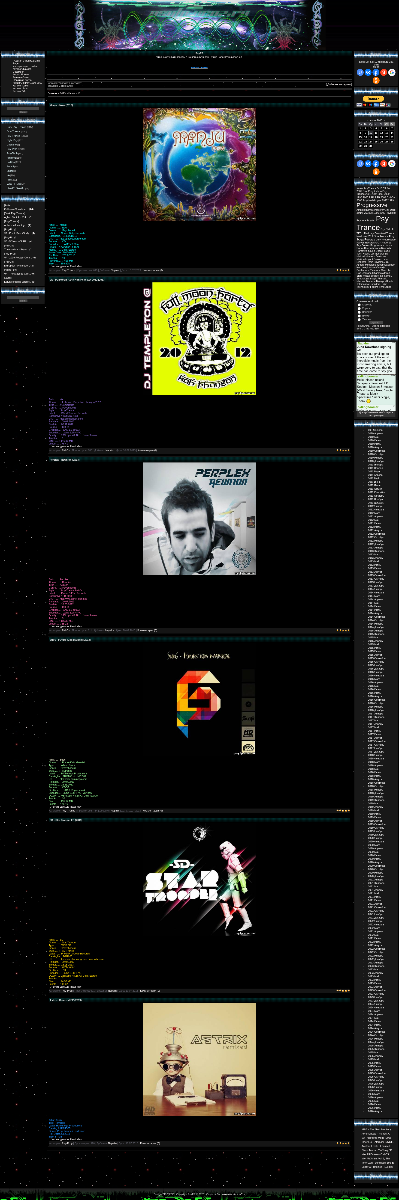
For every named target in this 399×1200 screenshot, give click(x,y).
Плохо (365, 315)
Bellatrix (375, 275)
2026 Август (375, 1111)
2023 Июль (374, 983)
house (371, 250)
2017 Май (373, 727)
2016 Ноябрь (375, 706)
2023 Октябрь (376, 993)
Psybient (391, 212)
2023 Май (373, 976)
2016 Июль (374, 692)
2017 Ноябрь (375, 748)
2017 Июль (374, 734)
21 (392, 137)
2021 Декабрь (376, 917)
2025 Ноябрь (375, 1080)
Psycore (361, 220)
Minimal (361, 256)
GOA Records (383, 242)
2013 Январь (375, 547)
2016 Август (375, 696)
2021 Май (373, 893)
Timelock (375, 270)
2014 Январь (375, 589)
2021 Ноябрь (375, 914)
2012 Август (375, 530)
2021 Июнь (374, 896)
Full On (11, 162)
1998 (370, 212)
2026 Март (374, 1094)
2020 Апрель (375, 848)
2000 (382, 212)
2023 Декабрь (376, 1000)
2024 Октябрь (376, 1035)
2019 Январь (375, 796)
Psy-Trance (13, 135)
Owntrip (380, 267)
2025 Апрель (375, 1056)
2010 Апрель (375, 433)
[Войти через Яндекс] (383, 72)
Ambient (11, 157)
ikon (359, 267)
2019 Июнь (374, 813)
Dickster (361, 262)
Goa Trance (13, 131)
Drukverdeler (381, 259)
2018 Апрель (375, 765)
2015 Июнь (374, 647)
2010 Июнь (374, 440)
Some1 (388, 275)
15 (360, 137)
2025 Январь (375, 1045)
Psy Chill (385, 229)
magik (373, 278)
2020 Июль (374, 858)
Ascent (360, 264)
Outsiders (375, 284)
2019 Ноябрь (375, 831)
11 (376, 132)
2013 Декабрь (376, 585)
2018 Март (374, 762)
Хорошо (366, 308)
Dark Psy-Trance (16, 127)
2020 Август (375, 862)
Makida (361, 259)
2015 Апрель (375, 641)
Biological (381, 281)
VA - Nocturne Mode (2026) (377, 1137)
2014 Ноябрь (375, 623)
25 (376, 141)
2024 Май (373, 1017)
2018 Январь (375, 755)
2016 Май (373, 685)
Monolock (370, 264)
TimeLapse (385, 286)
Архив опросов (381, 325)
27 (386, 141)
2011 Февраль (376, 468)
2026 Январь (375, 1087)
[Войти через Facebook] (375, 72)
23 (365, 141)
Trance (390, 233)
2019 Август (375, 820)
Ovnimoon (381, 256)
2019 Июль (374, 817)
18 (376, 137)
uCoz (242, 1194)
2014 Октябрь (376, 620)
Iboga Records (366, 239)
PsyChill (384, 209)
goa (379, 200)
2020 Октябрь (376, 869)
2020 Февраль (376, 841)
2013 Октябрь (376, 578)
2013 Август (375, 571)
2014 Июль (374, 609)
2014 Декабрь (376, 627)
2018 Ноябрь (375, 789)
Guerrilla (385, 270)
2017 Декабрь (376, 751)
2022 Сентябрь (377, 948)
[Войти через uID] (360, 72)
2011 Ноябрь (375, 499)
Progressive (372, 205)
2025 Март (374, 1052)
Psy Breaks (363, 245)
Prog (391, 236)
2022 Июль (374, 941)
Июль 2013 (376, 120)
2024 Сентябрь (377, 1031)
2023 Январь (375, 962)
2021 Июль (374, 900)
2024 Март (374, 1011)
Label (10, 170)
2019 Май (373, 810)
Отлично (367, 304)
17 (370, 137)
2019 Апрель (375, 807)
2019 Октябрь (376, 827)
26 (381, 141)
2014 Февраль (376, 592)
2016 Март (374, 679)
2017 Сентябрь (377, 741)
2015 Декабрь (376, 668)
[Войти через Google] (392, 72)
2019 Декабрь (376, 834)
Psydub (371, 220)
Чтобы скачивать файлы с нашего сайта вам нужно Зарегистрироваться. (199, 57)
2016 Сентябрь (377, 699)
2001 (368, 194)
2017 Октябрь (376, 744)
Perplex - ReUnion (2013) (65, 459)
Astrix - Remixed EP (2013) (66, 1000)
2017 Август (375, 737)
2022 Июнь (374, 938)
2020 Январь (375, 838)
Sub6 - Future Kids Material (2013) (70, 639)
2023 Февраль (376, 966)
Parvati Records (366, 242)
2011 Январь (375, 464)
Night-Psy (12, 140)
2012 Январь (375, 506)
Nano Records (383, 248)
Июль (71, 93)
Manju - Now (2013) (61, 105)
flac (389, 188)
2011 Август (375, 488)
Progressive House (381, 245)
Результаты (363, 325)
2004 (383, 197)
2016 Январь (375, 672)
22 (360, 141)
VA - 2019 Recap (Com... (18, 257)
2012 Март (374, 513)
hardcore (362, 236)
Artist (9, 179)
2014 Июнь (374, 606)
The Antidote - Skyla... (16, 249)
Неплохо (367, 312)
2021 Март (374, 886)
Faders (374, 286)
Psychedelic (369, 200)
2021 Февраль (376, 883)
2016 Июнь (374, 689)
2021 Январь (375, 879)
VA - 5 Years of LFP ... (16, 241)
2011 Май (373, 478)
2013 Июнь (374, 564)
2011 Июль (374, 485)
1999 (391, 200)
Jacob (380, 264)
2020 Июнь (374, 855)
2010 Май (373, 437)
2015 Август (375, 654)
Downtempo (373, 209)
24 (370, 141)
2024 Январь (375, 1004)
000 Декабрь (375, 430)
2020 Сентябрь (377, 865)
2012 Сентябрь (377, 533)
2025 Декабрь (376, 1083)
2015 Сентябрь (377, 658)
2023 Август (375, 986)
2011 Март (374, 471)
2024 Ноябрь (375, 1038)
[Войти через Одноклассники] (376, 80)
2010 (360, 212)
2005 (380, 194)
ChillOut (391, 197)
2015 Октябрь (376, 661)
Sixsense (389, 264)
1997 (384, 200)
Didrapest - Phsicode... (17, 265)
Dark (393, 209)
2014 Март (374, 596)
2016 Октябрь (376, 703)
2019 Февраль (376, 800)
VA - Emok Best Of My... (17, 233)
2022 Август (375, 945)
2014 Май (373, 602)
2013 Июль (374, 568)
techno (378, 191)
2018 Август (375, 779)
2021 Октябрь (376, 910)
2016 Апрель (375, 682)
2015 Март (374, 637)
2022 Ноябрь (375, 955)
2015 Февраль (376, 634)
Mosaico (370, 256)
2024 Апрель (375, 1014)
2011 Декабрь (376, 502)
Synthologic (363, 278)
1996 (359, 197)
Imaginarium (368, 267)
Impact (369, 259)
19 (381, 137)
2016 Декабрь (376, 710)
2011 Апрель (375, 475)
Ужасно (366, 319)
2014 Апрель (375, 599)
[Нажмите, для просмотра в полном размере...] (199, 219)
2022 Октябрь (376, 952)
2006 (359, 200)
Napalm (115, 270)
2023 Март (374, 969)
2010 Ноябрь (375, 457)
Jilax (386, 262)
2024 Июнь (374, 1021)
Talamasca (363, 284)
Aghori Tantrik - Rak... (16, 217)
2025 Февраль (376, 1049)
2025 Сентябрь (377, 1073)
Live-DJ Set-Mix (16, 188)
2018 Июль (374, 775)
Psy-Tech (12, 153)
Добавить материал (339, 84)
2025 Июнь (374, 1062)
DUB (379, 188)
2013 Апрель (375, 558)
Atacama (370, 281)
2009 (387, 194)
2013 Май (373, 561)
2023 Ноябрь (375, 997)
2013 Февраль (376, 551)
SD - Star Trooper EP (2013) (66, 820)
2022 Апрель (375, 931)
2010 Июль (374, 443)
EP (384, 188)
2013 (63, 93)
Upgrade (367, 273)
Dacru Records (365, 248)
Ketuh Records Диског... (17, 281)
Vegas (366, 275)
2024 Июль (374, 1024)
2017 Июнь (374, 730)
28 (392, 141)
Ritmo (370, 262)
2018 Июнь (374, 772)
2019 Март (374, 803)
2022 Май (373, 934)
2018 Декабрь (376, 793)
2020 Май (373, 851)
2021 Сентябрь (377, 907)
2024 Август (375, 1028)
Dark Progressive (386, 239)
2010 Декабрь (376, 461)
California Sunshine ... (16, 209)
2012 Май (373, 520)
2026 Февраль (376, 1090)
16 (365, 137)
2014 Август (375, 613)
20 (386, 137)
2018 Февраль (376, 758)
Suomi (10, 166)
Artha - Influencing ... (15, 225)
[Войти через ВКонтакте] (368, 72)
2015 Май (373, 644)
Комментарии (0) (153, 270)
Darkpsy (369, 233)
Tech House (363, 253)
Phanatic (382, 278)
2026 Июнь (374, 1104)
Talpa (384, 284)
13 (386, 132)
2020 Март (374, 845)
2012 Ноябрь (375, 540)
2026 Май (373, 1100)
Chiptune (12, 144)
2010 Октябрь (376, 454)
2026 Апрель (375, 1097)
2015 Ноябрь (375, 665)
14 (392, 132)
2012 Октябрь (376, 537)
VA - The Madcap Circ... (17, 273)
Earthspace (363, 270)
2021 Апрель (375, 890)
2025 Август (375, 1069)
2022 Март (374, 928)
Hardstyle (362, 250)
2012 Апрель (375, 516)
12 (381, 132)
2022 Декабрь (376, 959)
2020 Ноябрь (375, 872)
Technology (363, 286)
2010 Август (375, 447)
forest (360, 188)
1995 (376, 212)
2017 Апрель (375, 724)
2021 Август (375, 903)
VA (8, 175)
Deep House (383, 250)
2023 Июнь (374, 979)
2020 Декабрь (376, 876)
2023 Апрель (375, 973)
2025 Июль (374, 1066)
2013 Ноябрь (375, 582)
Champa (377, 273)
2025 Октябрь (376, 1076)
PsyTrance (370, 188)
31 (370, 146)
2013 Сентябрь (377, 575)
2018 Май (373, 768)
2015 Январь (375, 630)
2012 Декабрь (376, 544)
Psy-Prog (12, 149)
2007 (374, 194)
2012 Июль (374, 526)
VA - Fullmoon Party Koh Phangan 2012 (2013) (78, 279)
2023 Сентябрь (377, 990)
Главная (52, 93)
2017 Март (374, 720)
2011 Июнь (374, 481)
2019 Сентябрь (377, 824)
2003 (365, 197)
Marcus (361, 281)
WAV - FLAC (14, 184)
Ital (381, 275)
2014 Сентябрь (377, 616)
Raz (359, 273)
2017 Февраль (376, 717)
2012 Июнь (374, 523)
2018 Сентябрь (377, 782)
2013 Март (374, 554)
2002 (359, 191)
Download (380, 233)
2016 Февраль (376, 675)
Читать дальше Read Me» (66, 266)
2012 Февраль (376, 509)
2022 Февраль (376, 924)
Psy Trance (373, 223)
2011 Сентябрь (376, 492)
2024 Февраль (376, 1007)
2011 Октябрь (376, 495)
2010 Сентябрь (377, 450)
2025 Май (373, 1059)
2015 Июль (374, 651)
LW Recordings (379, 253)
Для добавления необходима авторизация (376, 414)
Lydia (390, 281)
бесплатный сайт (227, 1194)
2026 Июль (374, 1107)
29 (360, 146)
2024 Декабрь (376, 1042)
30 (365, 146)
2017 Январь (375, 713)
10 (370, 132)
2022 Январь (375, 921)
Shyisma (379, 262)
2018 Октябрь (376, 786)
